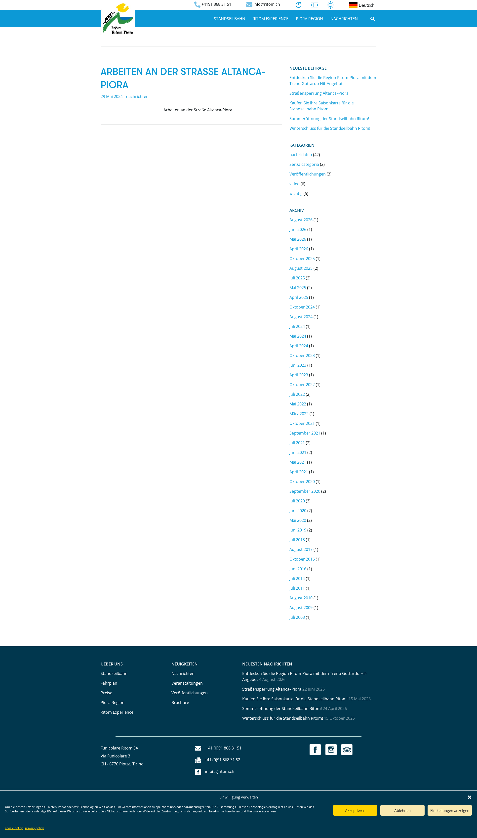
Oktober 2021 (302, 423)
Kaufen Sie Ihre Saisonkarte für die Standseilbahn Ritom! (295, 699)
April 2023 (298, 375)
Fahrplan (109, 683)
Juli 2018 (297, 539)
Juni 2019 (297, 530)
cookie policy (14, 828)
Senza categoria (304, 164)
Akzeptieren (355, 810)
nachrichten (137, 96)
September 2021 (304, 433)
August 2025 (301, 268)
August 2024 (301, 316)
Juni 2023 (297, 365)
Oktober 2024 (302, 307)
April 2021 (298, 472)
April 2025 (298, 297)
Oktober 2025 (302, 258)
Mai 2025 (297, 287)
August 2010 (301, 598)
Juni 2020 (297, 510)
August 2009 (301, 607)
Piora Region (309, 18)
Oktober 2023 (302, 355)
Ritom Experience (270, 18)
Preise (106, 693)
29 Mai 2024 (112, 96)
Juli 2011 (297, 588)
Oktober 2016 (302, 559)
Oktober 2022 (302, 384)
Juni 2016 (297, 569)
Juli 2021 (297, 442)
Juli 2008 (297, 617)
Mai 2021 (297, 462)
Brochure (180, 702)
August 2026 (301, 219)
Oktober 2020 (302, 481)
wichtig (296, 193)
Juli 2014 (297, 578)
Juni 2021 (297, 452)
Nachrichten (344, 18)
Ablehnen (402, 810)
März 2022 (299, 413)
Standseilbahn (229, 18)
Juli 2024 (297, 326)
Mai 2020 (297, 520)
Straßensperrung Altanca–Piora (319, 93)
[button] (469, 796)
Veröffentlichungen (307, 174)
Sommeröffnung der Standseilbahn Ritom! (329, 118)
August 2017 (301, 549)
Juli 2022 (297, 394)
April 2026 (298, 249)
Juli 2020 (297, 501)
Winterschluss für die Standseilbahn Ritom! (329, 128)
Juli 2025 (297, 278)
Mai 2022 (297, 404)
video (294, 183)
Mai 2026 (297, 239)
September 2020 (304, 491)
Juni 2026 (297, 229)
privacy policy (34, 828)
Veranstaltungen (187, 683)
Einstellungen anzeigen (449, 810)
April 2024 (298, 346)
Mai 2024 (297, 336)
